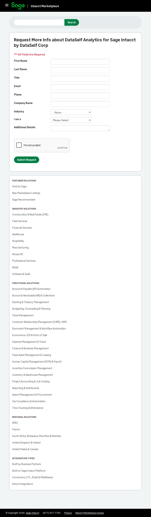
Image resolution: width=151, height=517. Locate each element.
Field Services (19, 221)
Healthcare (18, 234)
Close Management (23, 315)
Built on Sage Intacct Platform (29, 470)
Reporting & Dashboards (25, 388)
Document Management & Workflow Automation (39, 328)
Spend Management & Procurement (32, 394)
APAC (15, 422)
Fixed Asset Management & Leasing (31, 354)
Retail (15, 267)
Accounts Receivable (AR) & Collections (33, 295)
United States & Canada (25, 449)
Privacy (68, 512)
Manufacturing (20, 247)
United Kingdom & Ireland (26, 442)
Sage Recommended (23, 199)
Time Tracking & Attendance (27, 407)
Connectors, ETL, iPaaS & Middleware (32, 477)
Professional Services (24, 260)
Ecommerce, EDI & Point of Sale (29, 335)
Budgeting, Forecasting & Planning (31, 308)
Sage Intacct (32, 512)
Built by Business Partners (26, 464)
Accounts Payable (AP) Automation (31, 288)
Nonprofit (17, 254)
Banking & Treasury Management (30, 302)
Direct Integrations (22, 483)
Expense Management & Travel (29, 341)
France (16, 429)
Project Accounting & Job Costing (31, 381)
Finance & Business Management (30, 348)
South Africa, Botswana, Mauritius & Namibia (36, 435)
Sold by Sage (19, 186)
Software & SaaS (21, 273)
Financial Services (22, 227)
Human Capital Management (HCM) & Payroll (36, 361)
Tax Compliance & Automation (28, 401)
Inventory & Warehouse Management (32, 374)
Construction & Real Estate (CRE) (30, 214)
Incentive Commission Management (32, 368)
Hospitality (18, 240)
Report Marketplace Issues (90, 512)
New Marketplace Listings (26, 192)
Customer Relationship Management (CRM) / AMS (39, 321)
